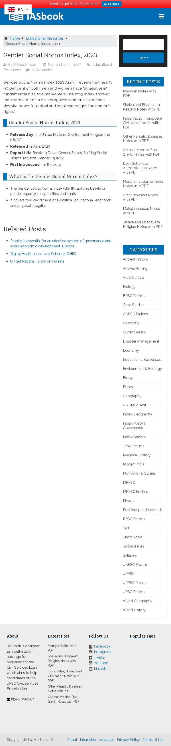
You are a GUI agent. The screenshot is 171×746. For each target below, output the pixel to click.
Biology (129, 287)
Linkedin (101, 668)
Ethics (128, 387)
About (72, 740)
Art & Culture (133, 277)
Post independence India (143, 510)
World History (134, 610)
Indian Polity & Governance (134, 425)
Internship (88, 740)
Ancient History (135, 259)
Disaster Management (141, 341)
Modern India (133, 464)
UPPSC (128, 574)
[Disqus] (60, 327)
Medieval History (137, 455)
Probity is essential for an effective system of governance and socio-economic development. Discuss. (60, 243)
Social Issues (133, 546)
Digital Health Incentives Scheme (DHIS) (43, 254)
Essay (128, 378)
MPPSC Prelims (135, 491)
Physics (129, 501)
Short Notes (133, 537)
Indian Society (134, 437)
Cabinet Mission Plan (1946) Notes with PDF (141, 152)
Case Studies (133, 305)
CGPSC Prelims (135, 314)
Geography (132, 396)
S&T (126, 528)
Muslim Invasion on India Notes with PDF (143, 183)
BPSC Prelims (134, 296)
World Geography (137, 601)
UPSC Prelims (134, 592)
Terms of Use (153, 740)
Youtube (101, 663)
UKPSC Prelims (135, 564)
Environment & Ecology (142, 369)
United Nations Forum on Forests (37, 261)
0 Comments (42, 70)
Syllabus (130, 555)
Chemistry (131, 323)
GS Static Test (134, 405)
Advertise (106, 740)
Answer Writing (135, 268)
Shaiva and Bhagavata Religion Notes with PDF (143, 107)
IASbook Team (25, 64)
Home (15, 38)
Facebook (102, 646)
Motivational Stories (139, 473)
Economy (131, 350)
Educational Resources (45, 38)
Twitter (100, 657)
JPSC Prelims (133, 446)
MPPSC (129, 482)
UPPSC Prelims (135, 583)
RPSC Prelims (134, 519)
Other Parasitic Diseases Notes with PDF (143, 138)
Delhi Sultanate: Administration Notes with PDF (140, 167)
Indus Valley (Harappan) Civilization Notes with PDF (142, 122)
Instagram (102, 652)
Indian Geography (137, 414)
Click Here (111, 4)
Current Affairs (134, 332)
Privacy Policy (128, 740)
